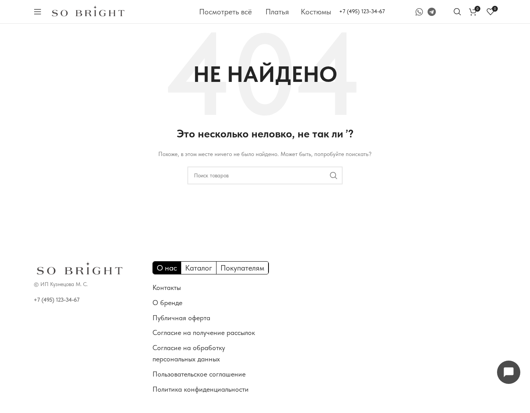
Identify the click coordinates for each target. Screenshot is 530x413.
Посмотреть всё (225, 11)
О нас (167, 267)
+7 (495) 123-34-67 (362, 11)
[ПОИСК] (334, 175)
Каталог (198, 267)
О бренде (167, 302)
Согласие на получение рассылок (203, 332)
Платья (277, 11)
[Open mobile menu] (37, 11)
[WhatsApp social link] (419, 11)
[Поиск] (457, 11)
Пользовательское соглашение (199, 374)
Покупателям (242, 267)
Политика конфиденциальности (200, 389)
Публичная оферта (181, 318)
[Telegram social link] (431, 11)
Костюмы (316, 11)
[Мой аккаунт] (446, 11)
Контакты (166, 287)
